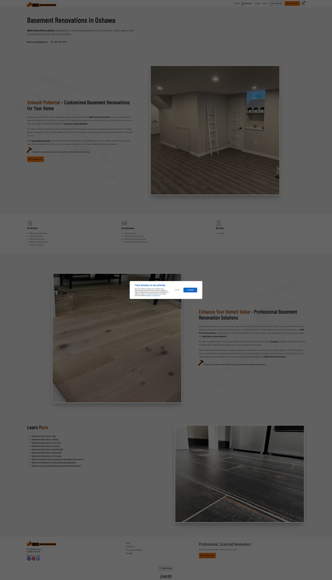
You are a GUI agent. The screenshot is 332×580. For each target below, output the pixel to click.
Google (148, 295)
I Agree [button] (190, 290)
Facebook (156, 295)
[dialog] (166, 290)
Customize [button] (177, 290)
